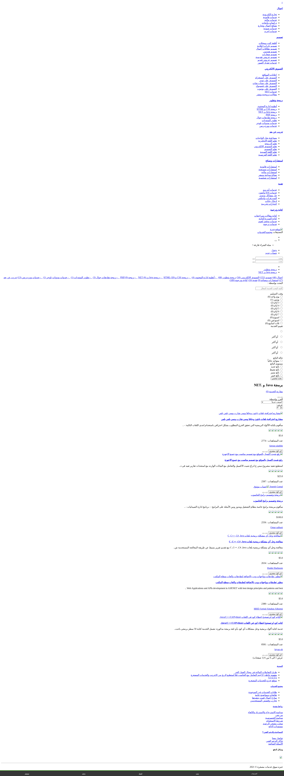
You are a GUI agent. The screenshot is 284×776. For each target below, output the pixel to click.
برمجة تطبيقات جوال (266, 117)
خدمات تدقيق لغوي (267, 221)
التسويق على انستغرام (266, 77)
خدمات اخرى (270, 31)
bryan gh (279, 649)
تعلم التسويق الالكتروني (265, 146)
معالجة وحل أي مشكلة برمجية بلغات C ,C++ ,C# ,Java (256, 541)
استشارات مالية (269, 172)
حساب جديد (271, 253)
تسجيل (27, 774)
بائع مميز (275, 372)
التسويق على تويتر (268, 80)
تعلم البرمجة (271, 143)
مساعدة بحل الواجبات (266, 138)
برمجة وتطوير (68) (227, 277)
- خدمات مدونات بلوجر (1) (56, 277)
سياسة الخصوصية (274, 718)
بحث (197, 774)
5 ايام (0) (275, 308)
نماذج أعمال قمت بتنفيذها (264, 698)
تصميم (279, 37)
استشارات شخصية (268, 178)
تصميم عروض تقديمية (266, 57)
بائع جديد (275, 366)
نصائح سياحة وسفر (267, 175)
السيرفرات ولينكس (267, 198)
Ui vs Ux (272, 677)
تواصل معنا (277, 738)
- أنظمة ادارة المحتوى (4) (205, 277)
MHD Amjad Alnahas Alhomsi (268, 609)
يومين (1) (275, 299)
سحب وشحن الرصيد (273, 723)
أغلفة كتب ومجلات (268, 43)
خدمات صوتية (270, 28)
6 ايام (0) (275, 311)
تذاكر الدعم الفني (274, 741)
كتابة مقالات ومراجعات (265, 215)
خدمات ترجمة (270, 224)
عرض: (280, 405)
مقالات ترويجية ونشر (266, 94)
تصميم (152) (266, 277)
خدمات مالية (270, 20)
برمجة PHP (271, 114)
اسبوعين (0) (274, 320)
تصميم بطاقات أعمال (266, 48)
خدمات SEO (271, 91)
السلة (140, 774)
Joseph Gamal (276, 486)
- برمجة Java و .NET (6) (150, 277)
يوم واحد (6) (274, 296)
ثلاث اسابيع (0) (272, 323)
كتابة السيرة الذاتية (268, 218)
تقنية (280, 184)
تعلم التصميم (270, 149)
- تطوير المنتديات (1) (81, 277)
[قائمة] (281, 397)
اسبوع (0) (275, 317)
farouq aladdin (276, 446)
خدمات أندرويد (270, 190)
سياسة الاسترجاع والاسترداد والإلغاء (265, 712)
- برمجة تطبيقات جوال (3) (106, 277)
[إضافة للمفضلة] (266, 451)
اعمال (280, 8)
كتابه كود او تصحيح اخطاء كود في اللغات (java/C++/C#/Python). (252, 623)
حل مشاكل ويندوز (268, 195)
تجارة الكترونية (270, 14)
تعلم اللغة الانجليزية (267, 140)
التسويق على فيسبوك (266, 86)
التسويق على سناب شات (265, 83)
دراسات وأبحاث (269, 23)
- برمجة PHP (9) (129, 277)
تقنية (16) (252, 280)
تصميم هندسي (270, 51)
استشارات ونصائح (274, 160)
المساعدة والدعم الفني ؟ (272, 732)
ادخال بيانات (271, 201)
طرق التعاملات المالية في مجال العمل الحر (256, 672)
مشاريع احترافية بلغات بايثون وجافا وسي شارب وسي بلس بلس (252, 419)
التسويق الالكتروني (274, 68)
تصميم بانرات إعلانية (267, 46)
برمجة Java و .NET (267, 112)
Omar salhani (276, 527)
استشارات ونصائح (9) (268, 280)
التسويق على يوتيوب (267, 89)
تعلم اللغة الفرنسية (267, 155)
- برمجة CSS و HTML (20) (177, 277)
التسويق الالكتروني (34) (248, 277)
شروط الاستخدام (274, 720)
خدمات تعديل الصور (267, 63)
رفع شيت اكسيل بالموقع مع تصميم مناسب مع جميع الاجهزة (254, 460)
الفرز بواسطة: (276, 399)
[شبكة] (278, 397)
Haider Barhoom (275, 568)
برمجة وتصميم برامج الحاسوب (268, 501)
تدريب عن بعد (276, 132)
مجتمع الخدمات (277, 686)
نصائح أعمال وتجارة (267, 25)
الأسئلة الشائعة (275, 744)
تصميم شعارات (269, 54)
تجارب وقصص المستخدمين (263, 700)
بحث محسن (277, 378)
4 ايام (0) (275, 305)
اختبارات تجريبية (269, 204)
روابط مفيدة (278, 706)
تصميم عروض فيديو (267, 60)
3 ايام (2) (275, 302)
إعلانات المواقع (269, 75)
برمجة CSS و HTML (267, 109)
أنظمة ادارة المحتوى (267, 106)
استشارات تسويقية (268, 169)
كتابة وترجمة (276, 210)
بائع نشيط (275, 369)
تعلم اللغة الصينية (268, 152)
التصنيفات (254, 774)
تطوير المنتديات (269, 120)
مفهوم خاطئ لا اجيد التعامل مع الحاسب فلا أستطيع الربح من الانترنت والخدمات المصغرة (234, 675)
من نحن (279, 715)
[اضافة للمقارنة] (263, 451)
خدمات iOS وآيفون (268, 192)
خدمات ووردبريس (268, 126)
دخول (274, 250)
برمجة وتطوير (276, 100)
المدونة (280, 666)
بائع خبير (275, 375)
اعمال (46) (277, 277)
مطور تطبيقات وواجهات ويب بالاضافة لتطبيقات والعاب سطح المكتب (249, 582)
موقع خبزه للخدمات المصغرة (262, 680)
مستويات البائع (276, 726)
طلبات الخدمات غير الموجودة (262, 692)
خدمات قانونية (270, 17)
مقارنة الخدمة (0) (274, 391)
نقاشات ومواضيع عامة (266, 695)
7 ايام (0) (275, 314)
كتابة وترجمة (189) (239, 280)
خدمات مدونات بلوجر (266, 123)
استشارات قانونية (268, 166)
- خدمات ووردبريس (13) (30, 277)
